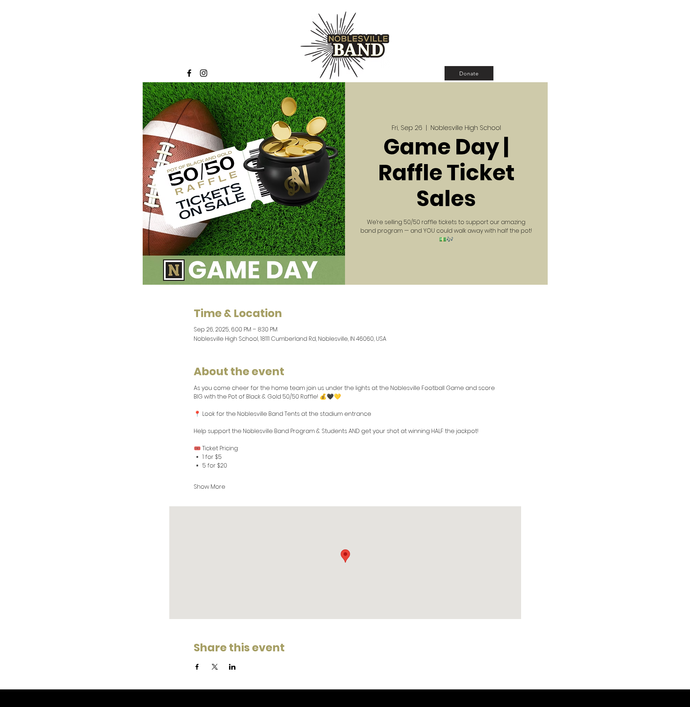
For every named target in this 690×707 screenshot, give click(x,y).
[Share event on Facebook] (197, 667)
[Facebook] (189, 73)
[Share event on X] (214, 667)
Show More (209, 487)
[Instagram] (203, 73)
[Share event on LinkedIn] (232, 667)
